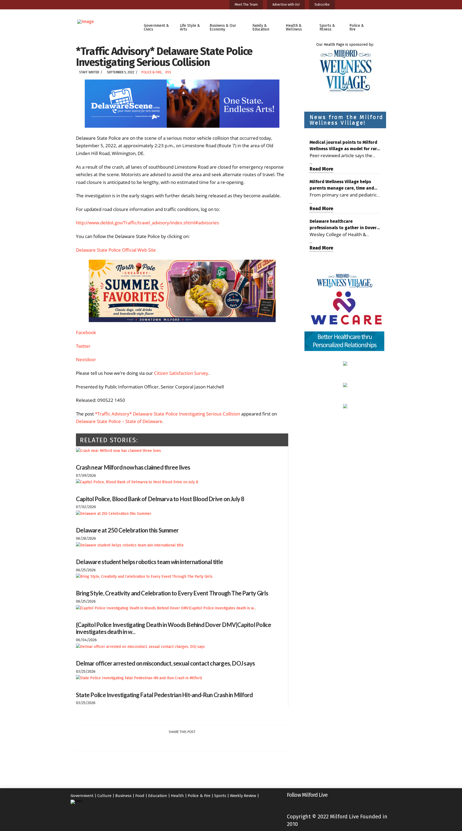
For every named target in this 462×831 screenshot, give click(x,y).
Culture (104, 795)
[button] (382, 24)
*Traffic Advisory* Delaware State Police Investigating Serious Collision (167, 414)
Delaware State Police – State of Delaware (119, 421)
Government (82, 795)
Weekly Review (243, 795)
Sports (220, 795)
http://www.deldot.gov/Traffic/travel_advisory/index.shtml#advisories (147, 223)
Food (139, 795)
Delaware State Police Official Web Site (116, 250)
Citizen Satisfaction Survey (181, 373)
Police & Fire (151, 72)
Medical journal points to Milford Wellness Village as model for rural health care (345, 146)
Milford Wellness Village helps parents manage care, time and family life (342, 185)
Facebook (86, 332)
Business (123, 795)
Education (157, 795)
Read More (321, 169)
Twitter (83, 346)
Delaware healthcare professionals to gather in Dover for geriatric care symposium (343, 225)
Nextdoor (86, 359)
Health (177, 795)
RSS (168, 72)
